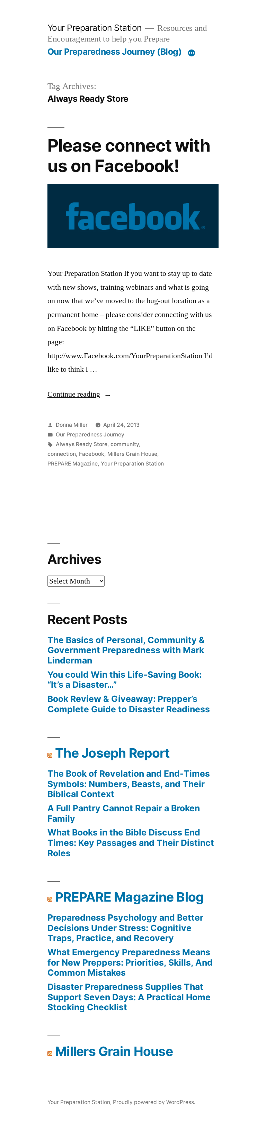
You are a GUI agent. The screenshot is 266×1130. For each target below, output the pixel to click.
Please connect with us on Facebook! (128, 155)
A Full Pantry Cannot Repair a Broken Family (123, 813)
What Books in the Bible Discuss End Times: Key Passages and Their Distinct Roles (130, 842)
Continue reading (79, 394)
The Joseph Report (112, 753)
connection (61, 454)
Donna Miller (72, 425)
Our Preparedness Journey (90, 434)
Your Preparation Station (94, 27)
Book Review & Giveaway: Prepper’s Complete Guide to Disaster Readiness (128, 704)
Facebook (91, 454)
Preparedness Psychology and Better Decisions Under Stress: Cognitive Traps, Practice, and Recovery (125, 927)
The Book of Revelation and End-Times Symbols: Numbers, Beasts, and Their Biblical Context (128, 783)
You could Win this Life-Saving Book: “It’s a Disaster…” (124, 679)
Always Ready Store (81, 444)
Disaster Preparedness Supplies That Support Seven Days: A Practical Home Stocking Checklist (129, 997)
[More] (191, 53)
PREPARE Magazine (72, 463)
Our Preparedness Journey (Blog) (114, 51)
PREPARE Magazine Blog (129, 897)
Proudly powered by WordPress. (154, 1102)
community (124, 444)
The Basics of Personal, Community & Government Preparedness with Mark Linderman (126, 650)
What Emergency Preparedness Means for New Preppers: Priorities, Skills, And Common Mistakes (130, 962)
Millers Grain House (132, 454)
